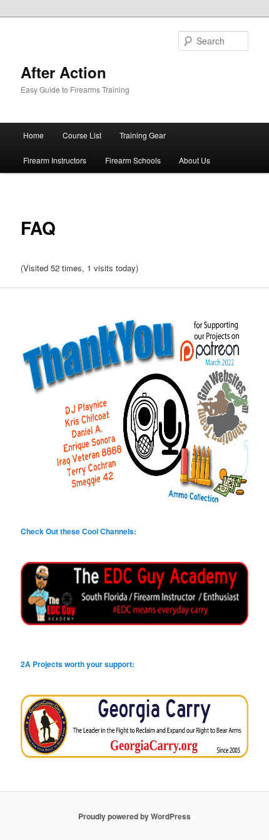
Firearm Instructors (54, 160)
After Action (63, 72)
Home (33, 135)
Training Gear (142, 135)
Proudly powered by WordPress (134, 816)
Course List (82, 135)
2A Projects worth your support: (77, 664)
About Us (194, 160)
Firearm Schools (133, 160)
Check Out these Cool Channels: (78, 531)
